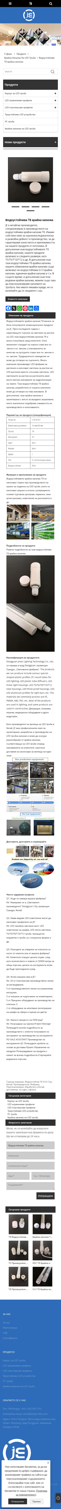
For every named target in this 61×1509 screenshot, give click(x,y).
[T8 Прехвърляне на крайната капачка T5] (19, 1276)
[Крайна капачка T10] (42, 1223)
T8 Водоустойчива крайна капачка (19, 1236)
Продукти (21, 53)
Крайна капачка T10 (43, 1236)
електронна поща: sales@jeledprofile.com (25, 1413)
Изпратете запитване (18, 299)
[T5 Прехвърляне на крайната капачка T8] (19, 1249)
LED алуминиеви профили (18, 100)
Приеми (37, 1501)
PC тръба (9, 121)
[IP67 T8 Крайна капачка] (42, 1249)
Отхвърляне (17, 1501)
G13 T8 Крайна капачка (43, 1289)
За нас (6, 1322)
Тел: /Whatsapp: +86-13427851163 (22, 1408)
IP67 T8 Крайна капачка (43, 1263)
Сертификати (10, 1338)
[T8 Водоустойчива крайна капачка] (19, 1223)
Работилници (10, 1327)
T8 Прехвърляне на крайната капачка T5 (19, 1289)
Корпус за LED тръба (15, 93)
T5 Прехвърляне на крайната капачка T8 (19, 1263)
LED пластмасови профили (19, 107)
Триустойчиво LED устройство (20, 114)
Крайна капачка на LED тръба (20, 57)
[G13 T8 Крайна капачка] (42, 1276)
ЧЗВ (5, 1332)
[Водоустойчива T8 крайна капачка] (30, 179)
